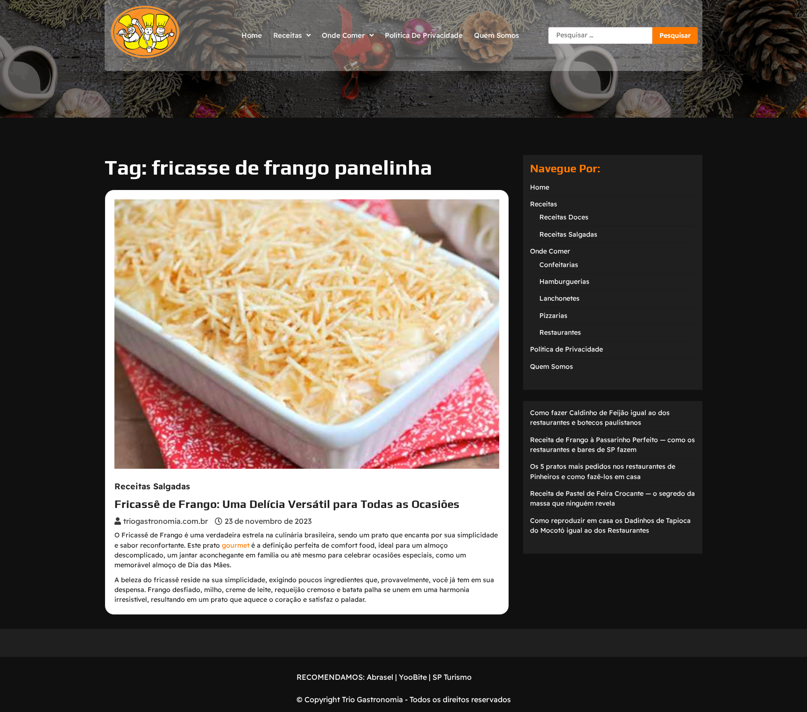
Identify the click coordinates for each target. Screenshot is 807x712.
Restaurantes (560, 332)
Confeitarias (558, 265)
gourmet (235, 545)
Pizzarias (553, 315)
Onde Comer (343, 35)
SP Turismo (452, 677)
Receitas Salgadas (152, 486)
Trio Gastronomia (371, 699)
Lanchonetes (559, 298)
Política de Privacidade (424, 35)
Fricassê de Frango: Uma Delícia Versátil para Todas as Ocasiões (287, 504)
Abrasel (380, 677)
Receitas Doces (563, 217)
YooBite (413, 677)
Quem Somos (496, 35)
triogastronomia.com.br (165, 521)
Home (251, 35)
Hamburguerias (564, 281)
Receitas (287, 35)
